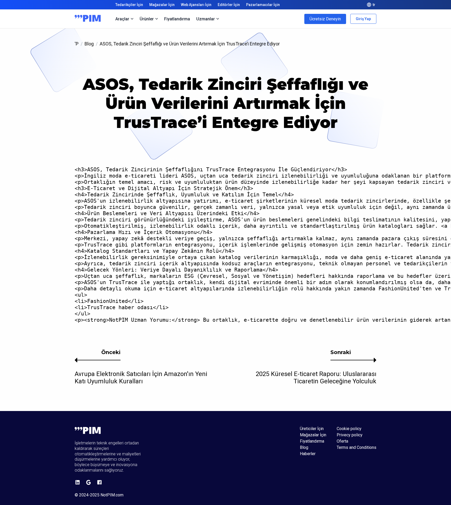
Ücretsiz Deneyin (325, 18)
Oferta (342, 441)
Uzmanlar (205, 18)
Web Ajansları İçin (196, 5)
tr (374, 5)
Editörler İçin (229, 5)
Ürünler (147, 18)
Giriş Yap (363, 19)
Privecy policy (350, 435)
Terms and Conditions (356, 447)
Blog (89, 43)
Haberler (308, 454)
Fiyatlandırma (177, 18)
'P (77, 43)
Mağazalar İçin (162, 5)
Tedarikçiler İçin (129, 5)
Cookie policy (349, 429)
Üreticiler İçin (312, 429)
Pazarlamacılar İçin (263, 5)
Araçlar (122, 18)
